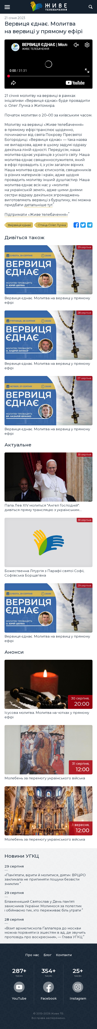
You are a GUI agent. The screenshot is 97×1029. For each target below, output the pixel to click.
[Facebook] (76, 225)
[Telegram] (89, 225)
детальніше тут (38, 205)
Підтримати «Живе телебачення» (36, 214)
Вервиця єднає (19, 225)
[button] (7, 7)
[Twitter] (83, 225)
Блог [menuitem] (47, 955)
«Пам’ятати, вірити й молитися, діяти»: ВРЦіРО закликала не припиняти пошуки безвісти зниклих (45, 879)
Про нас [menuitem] (32, 955)
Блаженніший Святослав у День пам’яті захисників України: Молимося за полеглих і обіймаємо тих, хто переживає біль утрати (43, 905)
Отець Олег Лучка (52, 225)
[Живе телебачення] (48, 6)
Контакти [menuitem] (64, 955)
